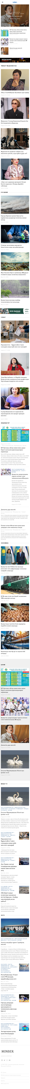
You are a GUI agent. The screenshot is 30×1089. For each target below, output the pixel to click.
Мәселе (12, 835)
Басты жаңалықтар (14, 12)
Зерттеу (3, 1081)
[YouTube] (9, 1060)
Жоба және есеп (5, 1083)
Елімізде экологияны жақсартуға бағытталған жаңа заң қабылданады (12, 246)
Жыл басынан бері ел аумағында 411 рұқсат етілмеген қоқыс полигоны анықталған (14, 274)
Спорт (23, 470)
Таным (17, 13)
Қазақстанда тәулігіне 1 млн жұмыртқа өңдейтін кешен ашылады (13, 625)
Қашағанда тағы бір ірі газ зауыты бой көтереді (13, 652)
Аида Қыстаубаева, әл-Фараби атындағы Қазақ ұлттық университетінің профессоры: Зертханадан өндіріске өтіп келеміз (15, 379)
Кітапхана (12, 808)
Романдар (19, 808)
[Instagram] (7, 1060)
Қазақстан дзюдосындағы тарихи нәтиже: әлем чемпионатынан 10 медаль (18, 40)
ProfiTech (8, 1066)
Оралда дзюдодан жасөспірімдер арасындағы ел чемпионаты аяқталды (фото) (9, 1007)
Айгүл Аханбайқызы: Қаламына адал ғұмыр (15, 92)
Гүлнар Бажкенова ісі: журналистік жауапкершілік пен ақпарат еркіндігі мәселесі (12, 413)
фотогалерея (12, 940)
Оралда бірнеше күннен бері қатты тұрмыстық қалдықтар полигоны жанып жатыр (13, 218)
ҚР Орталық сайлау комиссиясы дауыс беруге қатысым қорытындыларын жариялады (18, 31)
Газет (12, 965)
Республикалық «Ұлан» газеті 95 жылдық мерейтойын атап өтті (9, 977)
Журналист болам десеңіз (9, 967)
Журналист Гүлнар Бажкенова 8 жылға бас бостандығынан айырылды (14, 122)
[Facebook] (2, 1060)
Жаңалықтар (10, 13)
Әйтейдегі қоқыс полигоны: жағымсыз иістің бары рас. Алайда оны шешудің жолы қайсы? (9, 897)
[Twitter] (4, 1060)
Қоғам (22, 13)
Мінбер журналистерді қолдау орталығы (11, 1075)
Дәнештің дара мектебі (15, 16)
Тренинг (3, 1078)
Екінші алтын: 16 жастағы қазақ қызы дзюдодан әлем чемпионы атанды (13, 526)
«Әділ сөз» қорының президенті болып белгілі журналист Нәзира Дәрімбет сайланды (13, 184)
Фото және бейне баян (8, 997)
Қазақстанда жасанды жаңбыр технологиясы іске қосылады (10, 301)
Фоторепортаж (6, 972)
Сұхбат (3, 836)
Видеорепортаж (20, 807)
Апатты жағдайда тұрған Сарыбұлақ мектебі (12, 943)
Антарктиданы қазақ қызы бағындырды (8, 1032)
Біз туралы (3, 1072)
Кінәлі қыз (4, 808)
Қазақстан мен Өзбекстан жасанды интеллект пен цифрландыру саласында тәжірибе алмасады (13, 569)
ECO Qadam (4, 192)
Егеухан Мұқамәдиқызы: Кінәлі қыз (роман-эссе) (12, 772)
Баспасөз (4, 964)
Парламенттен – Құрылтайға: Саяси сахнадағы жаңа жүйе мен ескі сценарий (14, 346)
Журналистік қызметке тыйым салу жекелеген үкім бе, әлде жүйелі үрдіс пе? (14, 152)
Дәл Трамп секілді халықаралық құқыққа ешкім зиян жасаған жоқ (9, 867)
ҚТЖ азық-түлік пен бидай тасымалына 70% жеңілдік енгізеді (13, 597)
